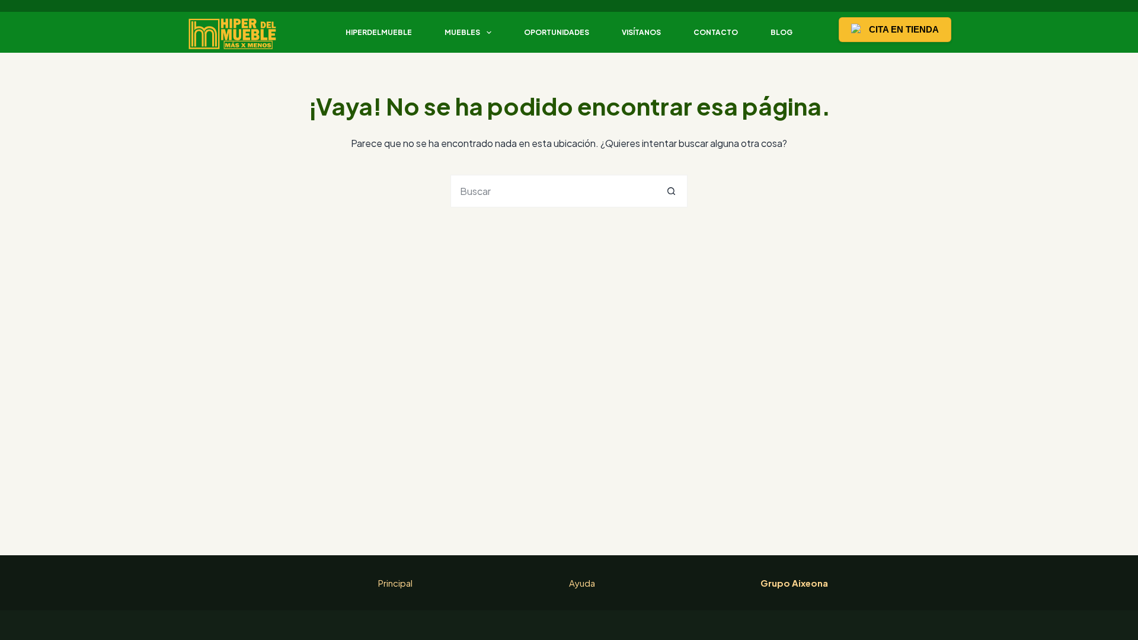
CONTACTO (715, 32)
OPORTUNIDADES (556, 32)
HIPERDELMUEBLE (379, 32)
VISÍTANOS (641, 32)
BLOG (781, 32)
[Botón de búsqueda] (671, 191)
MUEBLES (462, 32)
